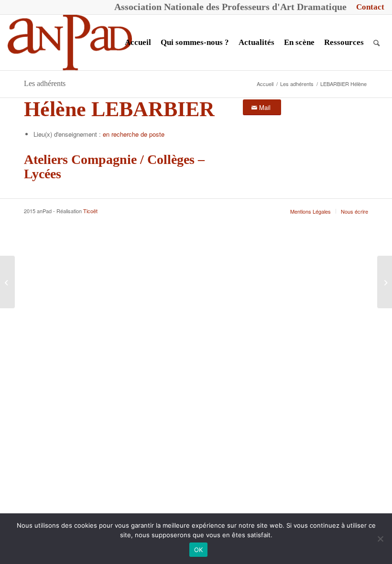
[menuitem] (367, 7)
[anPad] (70, 42)
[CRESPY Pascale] (384, 282)
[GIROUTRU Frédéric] (7, 282)
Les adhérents (44, 83)
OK (198, 549)
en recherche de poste (133, 134)
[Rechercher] (376, 42)
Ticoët (90, 211)
